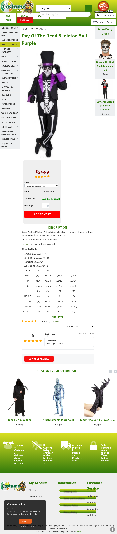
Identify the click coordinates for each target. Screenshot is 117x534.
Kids (8, 15)
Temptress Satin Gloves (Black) (97, 420)
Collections (92, 496)
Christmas (6, 126)
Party (8, 19)
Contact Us (92, 509)
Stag (3, 99)
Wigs (3, 56)
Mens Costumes (9, 44)
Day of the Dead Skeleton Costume (105, 105)
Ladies (24, 15)
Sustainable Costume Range (8, 133)
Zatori (78, 531)
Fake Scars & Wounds (7, 89)
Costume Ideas (8, 65)
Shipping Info (70, 491)
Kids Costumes (8, 27)
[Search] (88, 8)
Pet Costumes (8, 103)
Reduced (24, 19)
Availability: (29, 198)
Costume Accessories (7, 72)
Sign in (32, 490)
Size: (26, 181)
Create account (36, 496)
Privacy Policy (70, 512)
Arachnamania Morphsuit (58, 420)
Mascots (5, 108)
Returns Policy (71, 505)
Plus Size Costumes (6, 51)
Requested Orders (6, 145)
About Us (91, 502)
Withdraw (91, 515)
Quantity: (28, 205)
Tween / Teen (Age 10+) (9, 34)
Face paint (26, 244)
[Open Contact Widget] (112, 530)
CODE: (27, 191)
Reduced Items (8, 138)
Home (24, 29)
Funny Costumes (9, 61)
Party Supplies (8, 77)
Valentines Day (8, 117)
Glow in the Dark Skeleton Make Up (105, 66)
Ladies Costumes (9, 39)
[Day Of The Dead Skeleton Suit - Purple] (47, 102)
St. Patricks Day (9, 122)
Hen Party (6, 94)
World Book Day (9, 113)
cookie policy (34, 511)
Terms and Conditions (74, 498)
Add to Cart (42, 214)
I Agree (25, 521)
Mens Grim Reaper (19, 420)
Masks (4, 82)
